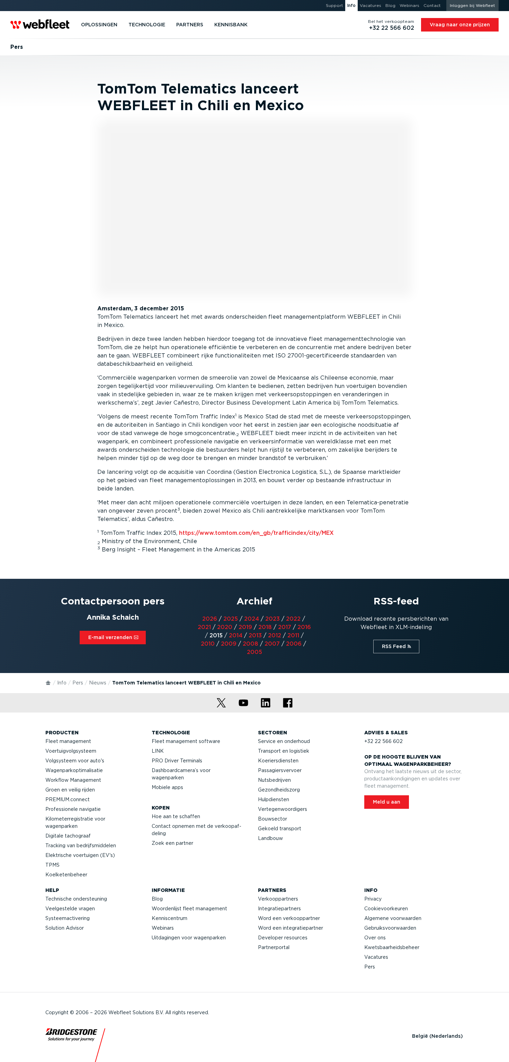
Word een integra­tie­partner (290, 928)
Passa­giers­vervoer (280, 770)
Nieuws (97, 682)
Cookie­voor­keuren (386, 908)
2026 (209, 619)
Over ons (375, 937)
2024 (251, 619)
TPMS (52, 865)
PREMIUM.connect (67, 799)
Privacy (373, 899)
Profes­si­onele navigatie (73, 809)
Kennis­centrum (169, 918)
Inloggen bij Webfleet (472, 5)
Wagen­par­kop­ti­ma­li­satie (74, 770)
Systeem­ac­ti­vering (67, 918)
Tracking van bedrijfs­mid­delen (80, 845)
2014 (235, 635)
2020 (224, 627)
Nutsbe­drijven (274, 780)
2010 (208, 643)
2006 (294, 643)
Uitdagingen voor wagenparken (189, 937)
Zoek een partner (172, 843)
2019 (245, 627)
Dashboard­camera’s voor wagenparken (181, 774)
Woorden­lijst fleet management (189, 908)
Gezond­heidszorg (279, 790)
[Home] (48, 682)
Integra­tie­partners (279, 908)
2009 (228, 643)
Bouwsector (272, 819)
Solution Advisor (64, 928)
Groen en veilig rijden (70, 790)
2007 (272, 643)
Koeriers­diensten (278, 760)
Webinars (163, 928)
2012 (274, 635)
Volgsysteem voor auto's (74, 760)
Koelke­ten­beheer (66, 874)
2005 (254, 652)
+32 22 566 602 (383, 741)
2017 (284, 627)
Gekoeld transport (279, 828)
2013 (255, 635)
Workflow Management (73, 780)
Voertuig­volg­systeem (70, 751)
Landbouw (270, 838)
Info (61, 682)
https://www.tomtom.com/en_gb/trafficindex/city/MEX (256, 533)
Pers (77, 682)
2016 (304, 627)
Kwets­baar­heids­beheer (391, 947)
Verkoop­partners (278, 899)
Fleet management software (186, 741)
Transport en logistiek (283, 751)
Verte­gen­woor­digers (282, 809)
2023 (272, 619)
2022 (293, 619)
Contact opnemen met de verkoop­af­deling (196, 829)
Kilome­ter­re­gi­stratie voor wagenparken (75, 822)
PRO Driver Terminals (177, 760)
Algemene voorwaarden (392, 918)
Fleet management (68, 741)
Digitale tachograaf (68, 836)
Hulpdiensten (273, 799)
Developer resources (282, 937)
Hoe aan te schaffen (176, 816)
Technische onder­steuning (76, 899)
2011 (293, 635)
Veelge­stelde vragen (70, 908)
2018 (265, 627)
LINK (158, 751)
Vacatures (376, 957)
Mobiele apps (167, 787)
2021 (204, 627)
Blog (157, 899)
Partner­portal (273, 947)
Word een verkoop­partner (289, 918)
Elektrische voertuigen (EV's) (80, 855)
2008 (250, 643)
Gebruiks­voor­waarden (390, 928)
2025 (230, 619)
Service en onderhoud (284, 741)
